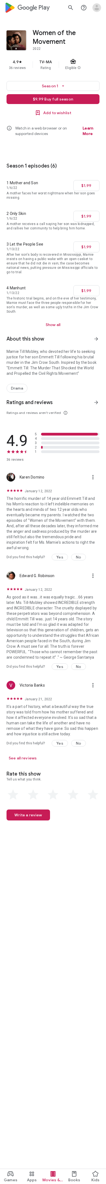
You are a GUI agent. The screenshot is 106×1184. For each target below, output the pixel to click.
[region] (53, 65)
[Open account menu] (96, 7)
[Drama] (17, 388)
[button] (60, 557)
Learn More (88, 131)
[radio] (13, 794)
